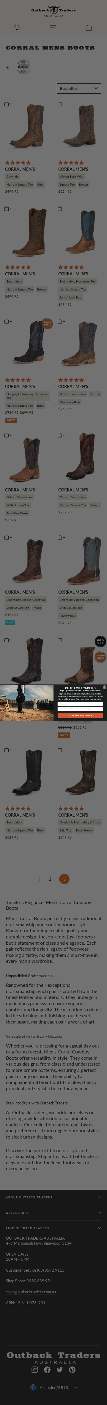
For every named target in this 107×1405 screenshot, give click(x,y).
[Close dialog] (104, 687)
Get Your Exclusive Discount (80, 715)
